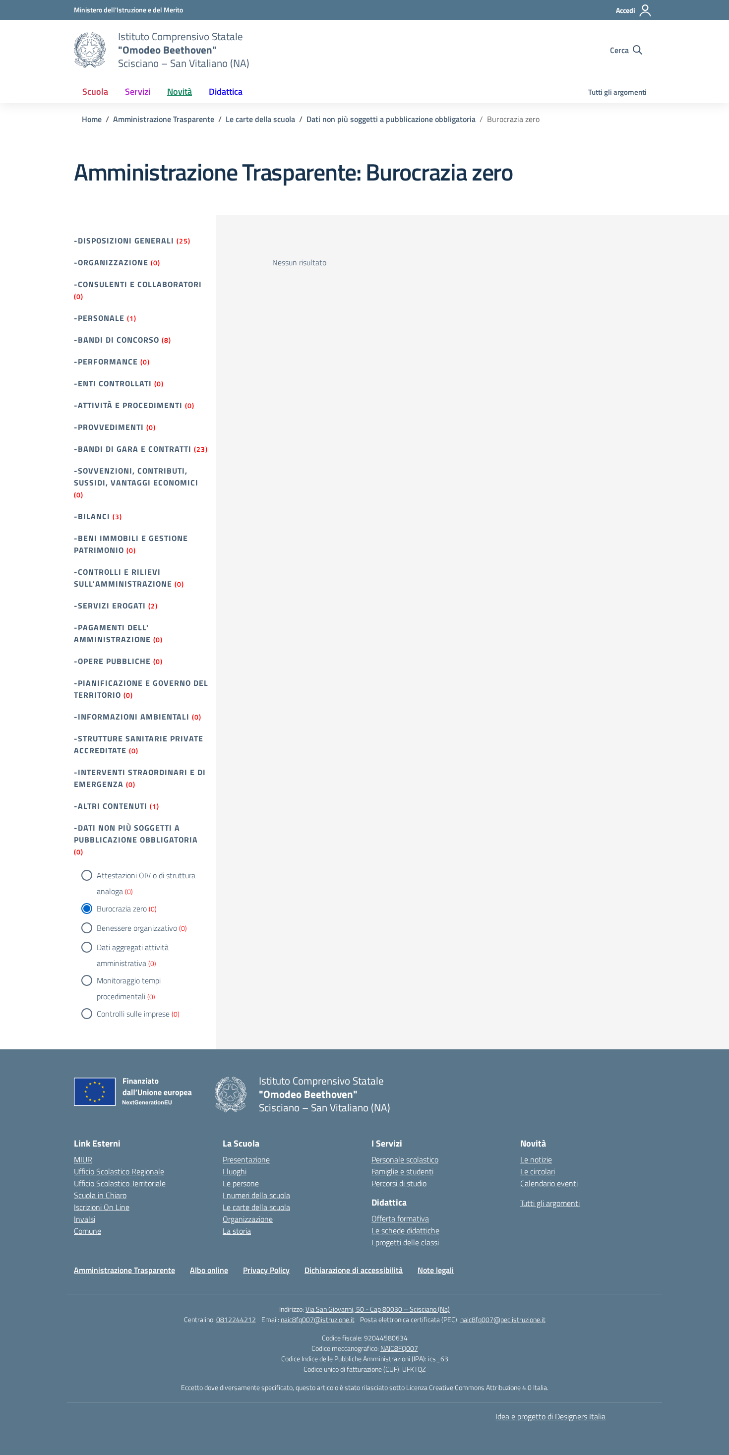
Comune (87, 1231)
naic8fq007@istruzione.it (318, 1319)
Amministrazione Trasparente (124, 1270)
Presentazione (246, 1159)
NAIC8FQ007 (399, 1348)
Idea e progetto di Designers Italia (550, 1416)
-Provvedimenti (109, 427)
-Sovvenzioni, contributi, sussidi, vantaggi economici (136, 476)
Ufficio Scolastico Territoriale (120, 1183)
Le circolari (537, 1171)
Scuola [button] (95, 91)
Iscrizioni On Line (101, 1207)
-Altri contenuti (110, 806)
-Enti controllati (113, 383)
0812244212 (236, 1319)
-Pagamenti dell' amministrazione (112, 633)
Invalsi (84, 1219)
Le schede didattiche (405, 1230)
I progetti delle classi (405, 1242)
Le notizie (536, 1159)
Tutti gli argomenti (617, 92)
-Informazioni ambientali (131, 717)
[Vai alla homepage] (90, 50)
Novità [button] (179, 91)
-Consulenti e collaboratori (138, 284)
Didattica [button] (226, 91)
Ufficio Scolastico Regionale (119, 1171)
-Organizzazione (111, 262)
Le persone (241, 1183)
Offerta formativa (400, 1218)
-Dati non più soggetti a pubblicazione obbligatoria (136, 834)
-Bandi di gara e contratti (132, 449)
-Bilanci (92, 516)
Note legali (436, 1270)
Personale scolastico (404, 1159)
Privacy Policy (266, 1270)
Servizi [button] (137, 91)
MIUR (83, 1159)
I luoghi (234, 1171)
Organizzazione (248, 1219)
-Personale (99, 318)
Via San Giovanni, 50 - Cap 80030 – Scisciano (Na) (377, 1309)
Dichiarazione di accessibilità (353, 1270)
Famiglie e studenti (402, 1171)
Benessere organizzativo (137, 928)
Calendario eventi (549, 1183)
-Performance (106, 361)
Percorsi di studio (398, 1183)
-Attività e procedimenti (128, 405)
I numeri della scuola (256, 1195)
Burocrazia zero (122, 908)
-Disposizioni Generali (124, 240)
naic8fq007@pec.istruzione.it (503, 1319)
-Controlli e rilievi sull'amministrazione (123, 578)
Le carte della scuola (256, 1207)
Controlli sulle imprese (133, 1014)
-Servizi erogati (110, 605)
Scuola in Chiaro (100, 1195)
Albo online (209, 1270)
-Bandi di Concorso (116, 340)
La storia (237, 1231)
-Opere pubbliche (112, 661)
